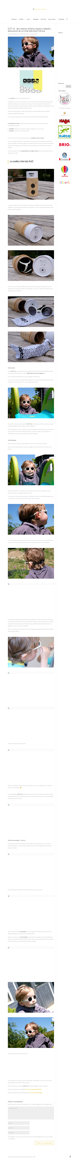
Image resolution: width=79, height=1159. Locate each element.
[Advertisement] (64, 57)
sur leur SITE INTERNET (36, 1092)
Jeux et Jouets (51, 19)
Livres (28, 19)
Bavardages (36, 19)
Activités (21, 19)
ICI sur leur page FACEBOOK (33, 1089)
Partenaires (61, 19)
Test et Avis (43, 19)
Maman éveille (13, 34)
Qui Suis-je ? (14, 19)
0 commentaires (34, 34)
